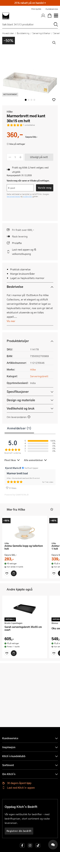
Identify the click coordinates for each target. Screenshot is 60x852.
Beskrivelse (15, 286)
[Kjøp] (14, 573)
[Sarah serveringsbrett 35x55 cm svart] (24, 609)
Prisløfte (17, 243)
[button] (53, 99)
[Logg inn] (43, 15)
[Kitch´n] (5, 15)
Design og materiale (21, 400)
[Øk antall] (21, 157)
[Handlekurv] (50, 15)
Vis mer (11, 321)
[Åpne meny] (56, 15)
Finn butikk (36, 9)
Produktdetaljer (18, 340)
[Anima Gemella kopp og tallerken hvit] (24, 529)
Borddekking (23, 33)
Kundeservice (52, 9)
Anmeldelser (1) (19, 428)
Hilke (10, 111)
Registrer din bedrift (19, 831)
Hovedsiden (8, 33)
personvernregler (13, 196)
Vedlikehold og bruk (20, 408)
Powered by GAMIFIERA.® (16, 494)
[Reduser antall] (10, 157)
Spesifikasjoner (18, 391)
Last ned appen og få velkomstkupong (24, 252)
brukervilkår (27, 196)
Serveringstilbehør (41, 33)
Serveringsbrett (39, 376)
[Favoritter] (7, 573)
